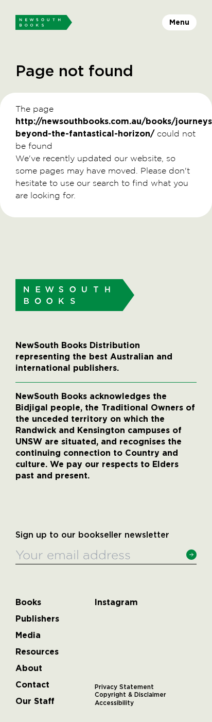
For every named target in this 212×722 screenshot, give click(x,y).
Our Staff (35, 701)
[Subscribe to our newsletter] (191, 554)
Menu (179, 22)
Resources (37, 652)
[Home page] (43, 22)
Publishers (37, 619)
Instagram (116, 602)
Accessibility (114, 703)
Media (28, 635)
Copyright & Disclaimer (130, 695)
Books (28, 602)
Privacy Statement (124, 687)
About (28, 668)
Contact (32, 685)
